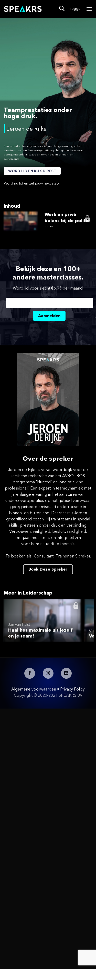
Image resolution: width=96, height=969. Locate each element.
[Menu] (89, 9)
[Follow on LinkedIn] (66, 673)
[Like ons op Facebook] (29, 673)
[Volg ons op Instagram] (48, 673)
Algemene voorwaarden (33, 689)
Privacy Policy (72, 689)
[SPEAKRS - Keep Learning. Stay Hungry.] (23, 9)
